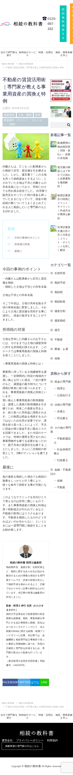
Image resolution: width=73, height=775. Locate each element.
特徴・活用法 (45, 52)
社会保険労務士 (62, 451)
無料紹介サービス (27, 54)
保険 (57, 358)
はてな (35, 682)
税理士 (61, 388)
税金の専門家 (62, 381)
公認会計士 (64, 395)
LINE (44, 682)
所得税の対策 (22, 244)
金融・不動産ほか (60, 471)
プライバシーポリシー (30, 740)
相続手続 (60, 282)
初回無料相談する (63, 23)
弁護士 (61, 411)
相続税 (58, 292)
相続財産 (60, 301)
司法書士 (62, 418)
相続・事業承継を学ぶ (64, 54)
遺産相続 (60, 320)
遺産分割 (60, 311)
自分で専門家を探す (9, 54)
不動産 (58, 339)
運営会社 (7, 740)
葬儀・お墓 (61, 349)
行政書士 (62, 460)
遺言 (57, 330)
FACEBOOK (10, 682)
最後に (18, 251)
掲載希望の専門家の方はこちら (22, 746)
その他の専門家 (60, 429)
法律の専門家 (62, 404)
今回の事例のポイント (27, 237)
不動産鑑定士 (62, 440)
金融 (59, 480)
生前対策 (60, 273)
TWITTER (24, 682)
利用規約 (52, 740)
